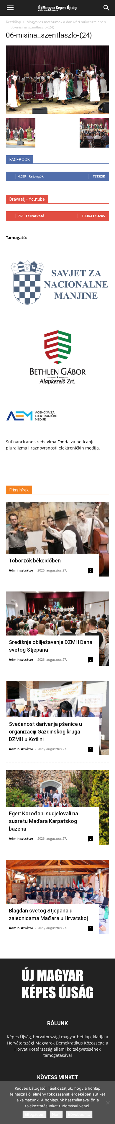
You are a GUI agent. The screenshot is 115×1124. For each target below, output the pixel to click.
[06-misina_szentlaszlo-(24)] (57, 112)
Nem (56, 1114)
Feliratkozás (93, 216)
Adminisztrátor (21, 570)
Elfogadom (34, 1114)
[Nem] (108, 1103)
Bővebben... (79, 1114)
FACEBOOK (19, 159)
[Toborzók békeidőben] (57, 539)
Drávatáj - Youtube (27, 199)
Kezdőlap (13, 21)
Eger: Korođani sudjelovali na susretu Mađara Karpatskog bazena (43, 821)
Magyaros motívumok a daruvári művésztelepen (66, 21)
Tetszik (99, 176)
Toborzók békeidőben (35, 560)
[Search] (106, 8)
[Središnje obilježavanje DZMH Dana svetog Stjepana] (57, 628)
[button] (10, 8)
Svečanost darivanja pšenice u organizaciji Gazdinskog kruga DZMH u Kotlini (45, 731)
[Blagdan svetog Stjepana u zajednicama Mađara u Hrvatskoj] (57, 897)
